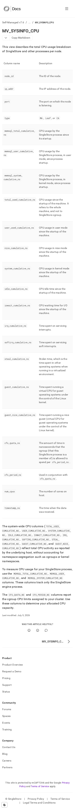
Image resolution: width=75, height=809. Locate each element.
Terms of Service (40, 786)
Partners (7, 767)
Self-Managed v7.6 (13, 22)
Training (7, 729)
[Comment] (46, 630)
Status (6, 691)
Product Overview (12, 664)
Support (7, 684)
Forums (6, 709)
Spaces (6, 716)
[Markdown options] (5, 37)
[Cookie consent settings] (4, 805)
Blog (4, 753)
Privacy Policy (36, 798)
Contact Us (8, 747)
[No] (37, 630)
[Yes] (29, 630)
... (29, 22)
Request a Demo (11, 671)
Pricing (6, 678)
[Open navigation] (66, 9)
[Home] (12, 9)
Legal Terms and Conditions (39, 802)
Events (6, 722)
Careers (6, 760)
